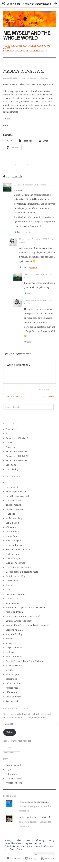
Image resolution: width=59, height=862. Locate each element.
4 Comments (43, 78)
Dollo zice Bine (13, 683)
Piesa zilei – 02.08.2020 (17, 460)
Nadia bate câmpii (14, 518)
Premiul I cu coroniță (13, 397)
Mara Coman (12, 580)
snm (23, 78)
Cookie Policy (16, 849)
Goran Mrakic (12, 531)
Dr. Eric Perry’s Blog (15, 576)
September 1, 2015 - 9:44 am (43, 239)
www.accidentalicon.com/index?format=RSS (27, 625)
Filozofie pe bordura (16, 491)
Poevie (9, 585)
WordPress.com (14, 783)
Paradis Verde (13, 688)
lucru (19, 163)
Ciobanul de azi (13, 500)
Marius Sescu (12, 536)
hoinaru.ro (11, 643)
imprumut (11, 163)
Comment (44, 389)
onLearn (10, 638)
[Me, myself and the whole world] (29, 17)
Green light (11, 465)
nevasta (31, 163)
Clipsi (8, 589)
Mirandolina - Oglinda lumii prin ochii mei (26, 607)
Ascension (11, 447)
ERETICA (10, 482)
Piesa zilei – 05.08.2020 (17, 451)
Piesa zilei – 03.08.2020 (17, 456)
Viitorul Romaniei (14, 656)
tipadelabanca (13, 603)
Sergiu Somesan (14, 647)
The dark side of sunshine (18, 567)
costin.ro (10, 652)
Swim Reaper (12, 674)
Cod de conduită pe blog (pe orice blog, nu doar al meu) (26, 47)
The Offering (12, 469)
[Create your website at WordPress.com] (29, 3)
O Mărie (10, 670)
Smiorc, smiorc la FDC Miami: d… (35, 817)
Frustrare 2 (11, 429)
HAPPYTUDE (12, 598)
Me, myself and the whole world (26, 35)
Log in (8, 769)
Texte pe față (12, 554)
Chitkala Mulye (13, 558)
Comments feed (14, 778)
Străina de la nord (14, 665)
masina (24, 163)
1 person (28, 232)
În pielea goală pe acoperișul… (34, 802)
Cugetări (33, 78)
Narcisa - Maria (25, 239)
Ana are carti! (12, 701)
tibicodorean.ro (13, 505)
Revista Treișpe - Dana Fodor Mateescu (25, 661)
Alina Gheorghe (13, 540)
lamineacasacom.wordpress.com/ (22, 616)
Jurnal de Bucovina (15, 545)
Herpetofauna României (18, 549)
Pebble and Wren (14, 612)
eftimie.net (11, 527)
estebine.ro (11, 679)
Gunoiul (9, 442)
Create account (13, 765)
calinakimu (18, 185)
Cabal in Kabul (12, 523)
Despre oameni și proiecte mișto (22, 572)
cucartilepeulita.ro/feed (17, 496)
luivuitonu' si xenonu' (16, 594)
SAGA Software (13, 696)
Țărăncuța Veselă (14, 509)
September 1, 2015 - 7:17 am (34, 185)
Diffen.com (11, 692)
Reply (49, 185)
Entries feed (12, 774)
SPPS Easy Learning (15, 563)
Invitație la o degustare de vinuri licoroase (25, 51)
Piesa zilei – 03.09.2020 (17, 438)
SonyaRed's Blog (14, 634)
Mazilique (10, 514)
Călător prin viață (14, 630)
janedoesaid (12, 487)
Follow (9, 732)
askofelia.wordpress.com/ (19, 621)
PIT (7, 433)
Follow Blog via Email (15, 709)
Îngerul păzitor (47, 397)
